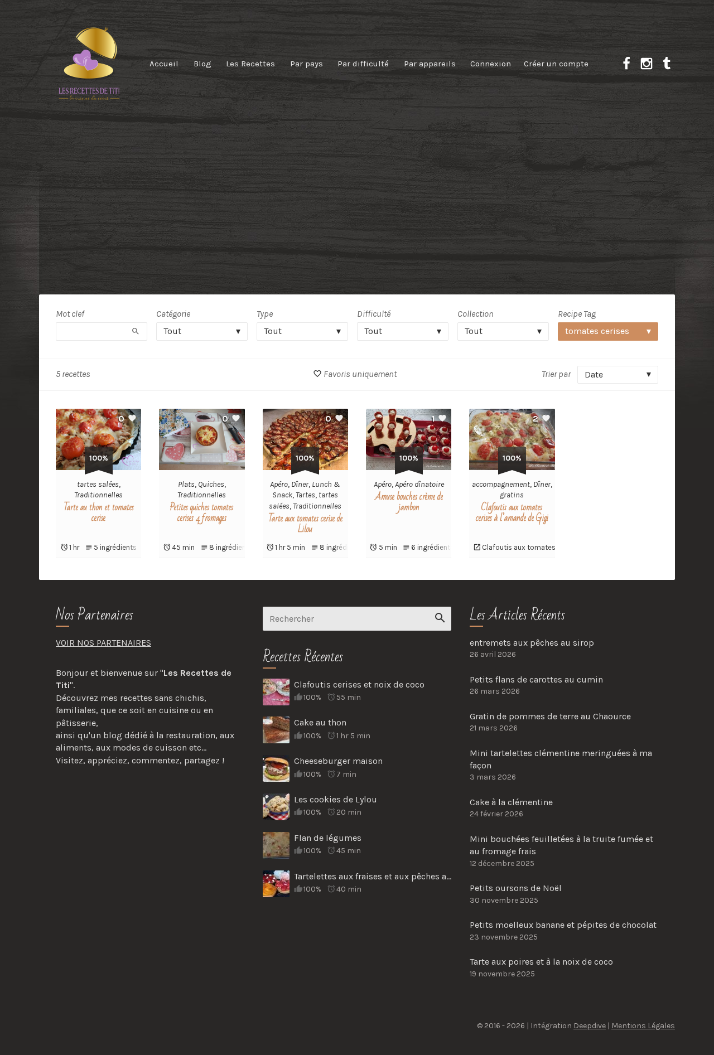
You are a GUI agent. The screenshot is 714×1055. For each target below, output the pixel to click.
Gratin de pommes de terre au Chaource (550, 716)
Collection (475, 313)
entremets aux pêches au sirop (532, 642)
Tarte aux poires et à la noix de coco (541, 961)
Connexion (490, 64)
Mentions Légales (643, 1025)
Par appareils (430, 64)
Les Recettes (250, 64)
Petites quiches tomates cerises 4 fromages (201, 512)
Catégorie (173, 313)
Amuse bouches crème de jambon (409, 502)
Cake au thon (320, 722)
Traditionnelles (98, 495)
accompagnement (501, 484)
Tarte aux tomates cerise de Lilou (305, 524)
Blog (202, 64)
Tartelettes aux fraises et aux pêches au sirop (372, 876)
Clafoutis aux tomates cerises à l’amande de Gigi (512, 512)
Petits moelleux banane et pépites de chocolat (563, 925)
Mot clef (70, 313)
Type (265, 313)
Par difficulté (363, 64)
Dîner (299, 484)
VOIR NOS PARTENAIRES (103, 642)
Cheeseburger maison (338, 761)
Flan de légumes (327, 838)
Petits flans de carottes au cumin (536, 679)
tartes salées (98, 484)
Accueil (163, 64)
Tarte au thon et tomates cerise (99, 512)
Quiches (211, 484)
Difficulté (373, 313)
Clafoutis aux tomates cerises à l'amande (549, 547)
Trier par (556, 374)
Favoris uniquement (359, 374)
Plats (186, 484)
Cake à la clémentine (511, 802)
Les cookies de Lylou (335, 799)
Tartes (305, 495)
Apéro (279, 484)
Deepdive (589, 1025)
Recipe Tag (577, 313)
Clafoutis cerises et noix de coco (359, 684)
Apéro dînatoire (419, 484)
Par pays (306, 64)
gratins (512, 495)
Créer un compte (556, 64)
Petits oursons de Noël (516, 888)
